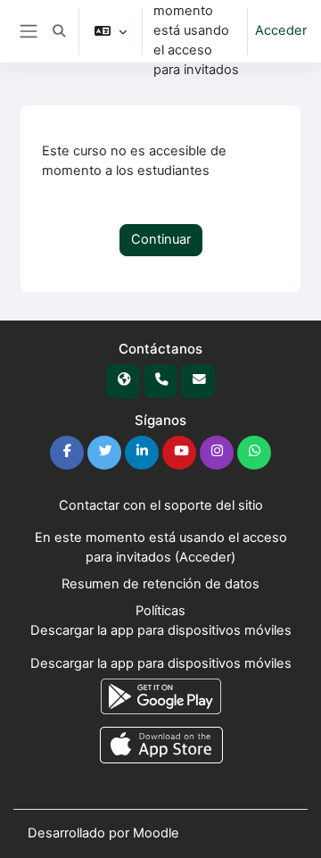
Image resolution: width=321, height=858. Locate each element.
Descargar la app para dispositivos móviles (161, 630)
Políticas (160, 611)
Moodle (156, 833)
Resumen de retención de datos (160, 584)
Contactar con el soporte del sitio (161, 505)
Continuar (161, 239)
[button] (59, 31)
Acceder (281, 30)
